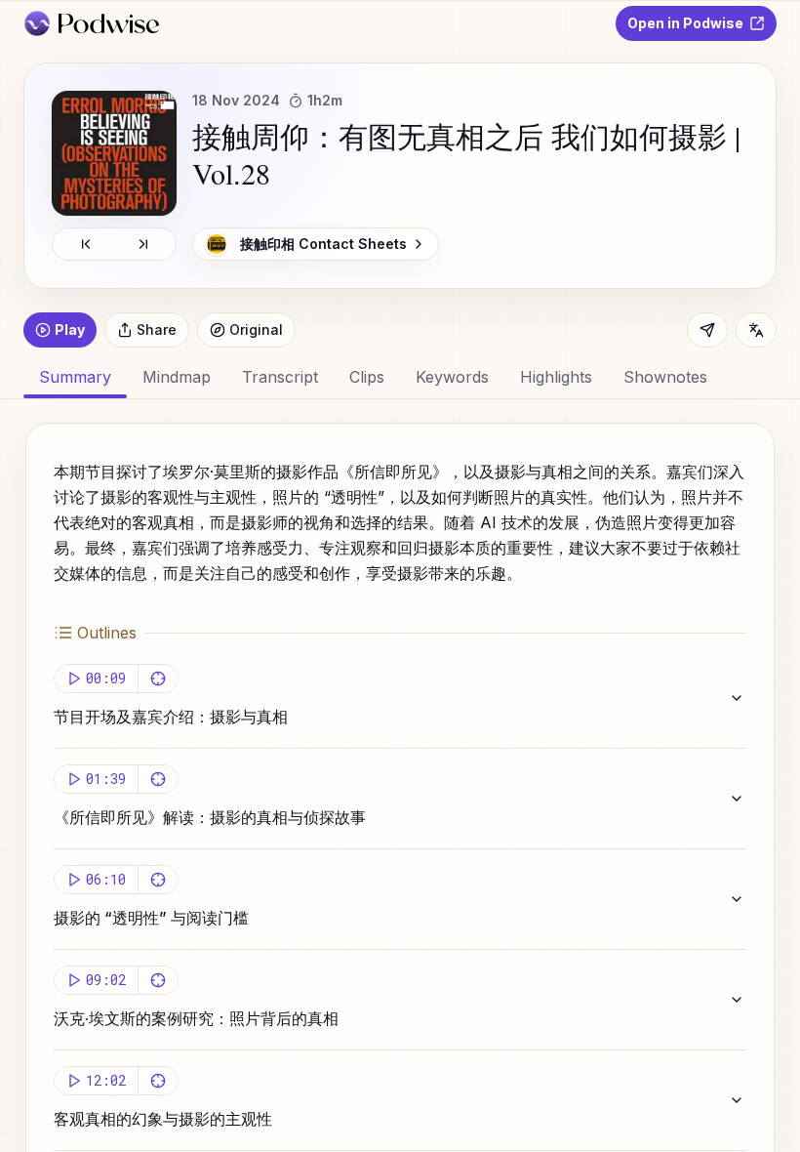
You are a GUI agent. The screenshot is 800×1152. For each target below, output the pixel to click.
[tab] (176, 376)
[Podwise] (91, 23)
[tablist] (400, 376)
